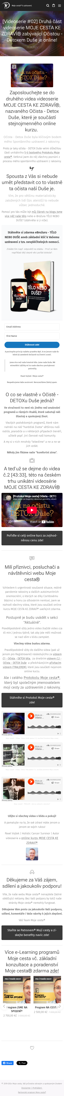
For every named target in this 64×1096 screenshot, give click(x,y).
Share (9, 1063)
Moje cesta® (10, 738)
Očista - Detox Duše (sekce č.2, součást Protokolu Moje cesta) (37, 738)
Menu (60, 5)
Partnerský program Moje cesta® (32, 1092)
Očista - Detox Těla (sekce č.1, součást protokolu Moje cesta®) (36, 769)
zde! (54, 971)
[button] (48, 5)
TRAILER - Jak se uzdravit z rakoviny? (37, 804)
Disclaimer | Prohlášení (32, 1088)
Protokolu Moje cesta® (42, 678)
